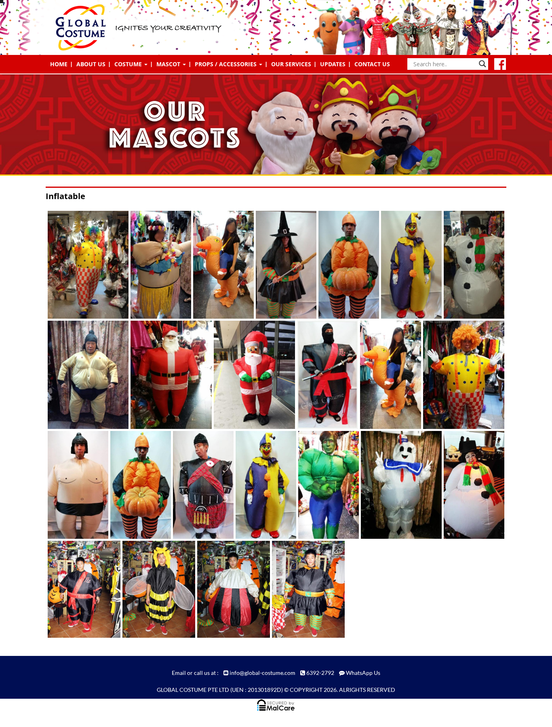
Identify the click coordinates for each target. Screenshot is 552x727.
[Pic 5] (136, 484)
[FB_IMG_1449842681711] (470, 484)
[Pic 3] (457, 374)
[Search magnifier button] (482, 63)
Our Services (291, 64)
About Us (90, 64)
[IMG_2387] (79, 589)
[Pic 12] (344, 265)
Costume (128, 64)
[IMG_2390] (228, 589)
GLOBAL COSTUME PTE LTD (193, 689)
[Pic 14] (407, 265)
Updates (333, 64)
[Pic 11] (282, 265)
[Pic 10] (199, 484)
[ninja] (323, 374)
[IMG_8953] (248, 374)
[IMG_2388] (153, 589)
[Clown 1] (82, 265)
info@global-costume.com (262, 672)
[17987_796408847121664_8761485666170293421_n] (324, 484)
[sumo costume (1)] (82, 374)
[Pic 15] (470, 265)
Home (58, 64)
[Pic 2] (219, 265)
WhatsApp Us (363, 672)
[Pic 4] (74, 484)
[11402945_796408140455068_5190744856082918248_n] (395, 484)
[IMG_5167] (165, 374)
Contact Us (372, 64)
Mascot (169, 64)
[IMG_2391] (303, 589)
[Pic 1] (157, 265)
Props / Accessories (226, 64)
